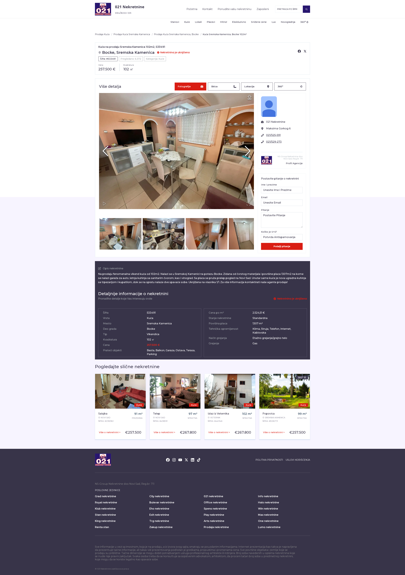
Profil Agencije (294, 163)
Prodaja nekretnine (216, 527)
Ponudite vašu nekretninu (235, 9)
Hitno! (223, 22)
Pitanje (265, 210)
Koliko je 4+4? (269, 231)
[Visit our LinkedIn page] (192, 460)
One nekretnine (268, 520)
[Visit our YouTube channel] (180, 460)
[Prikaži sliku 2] (120, 233)
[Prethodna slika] (105, 151)
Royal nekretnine (106, 502)
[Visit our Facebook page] (168, 460)
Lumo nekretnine (269, 527)
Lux (274, 22)
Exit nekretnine (159, 514)
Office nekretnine (215, 502)
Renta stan (102, 527)
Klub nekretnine (105, 508)
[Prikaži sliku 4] (206, 233)
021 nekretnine (213, 496)
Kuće (187, 22)
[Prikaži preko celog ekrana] (248, 203)
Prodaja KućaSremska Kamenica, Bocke (176, 34)
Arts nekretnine (214, 520)
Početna (192, 9)
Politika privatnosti (269, 459)
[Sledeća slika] (247, 151)
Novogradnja (288, 22)
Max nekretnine (268, 514)
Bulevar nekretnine (161, 502)
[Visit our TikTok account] (199, 460)
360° (303, 22)
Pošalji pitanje (282, 246)
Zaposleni (263, 9)
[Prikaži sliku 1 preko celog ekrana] (176, 151)
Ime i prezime (269, 184)
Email (264, 197)
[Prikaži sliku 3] (163, 233)
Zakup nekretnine (161, 527)
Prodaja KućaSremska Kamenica (131, 34)
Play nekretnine (214, 514)
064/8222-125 (123, 13)
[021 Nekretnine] (103, 9)
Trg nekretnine (159, 520)
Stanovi (175, 22)
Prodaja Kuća (102, 34)
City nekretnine (159, 496)
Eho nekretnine (159, 508)
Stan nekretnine (105, 514)
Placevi (211, 22)
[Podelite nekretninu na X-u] (305, 51)
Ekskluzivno (239, 22)
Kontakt (207, 9)
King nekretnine (105, 520)
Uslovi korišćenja (298, 459)
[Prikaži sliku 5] (250, 233)
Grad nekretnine (105, 496)
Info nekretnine (268, 496)
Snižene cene (259, 22)
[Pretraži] (306, 9)
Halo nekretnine (268, 502)
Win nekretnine (268, 508)
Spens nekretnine (215, 508)
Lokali (198, 22)
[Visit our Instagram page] (174, 460)
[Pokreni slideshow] (104, 203)
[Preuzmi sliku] (249, 97)
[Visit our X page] (186, 460)
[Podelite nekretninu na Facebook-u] (299, 51)
